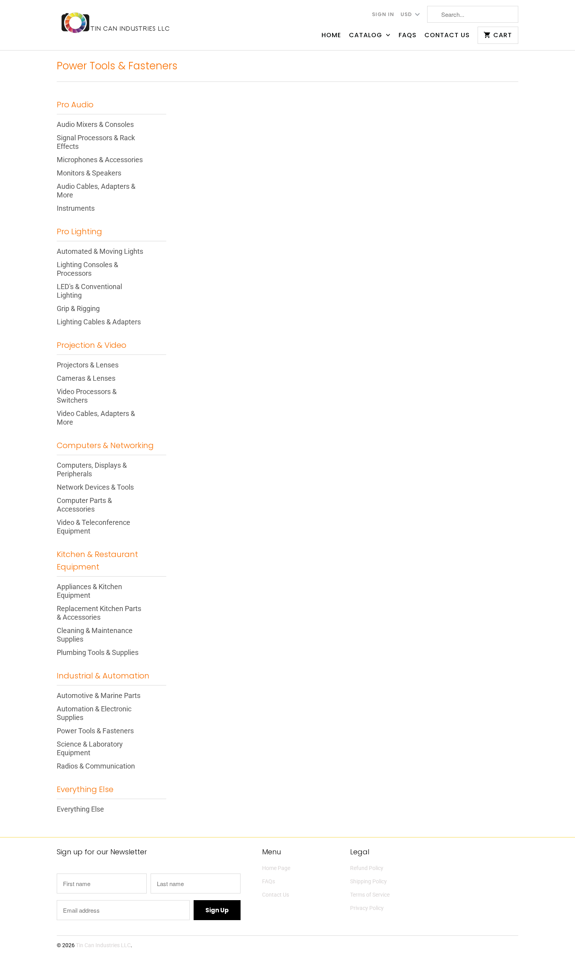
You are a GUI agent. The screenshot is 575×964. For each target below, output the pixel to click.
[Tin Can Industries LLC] (115, 22)
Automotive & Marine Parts (98, 695)
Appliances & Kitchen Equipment (89, 590)
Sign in (383, 14)
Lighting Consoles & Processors (87, 268)
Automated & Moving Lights (100, 251)
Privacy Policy (367, 908)
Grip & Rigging (78, 308)
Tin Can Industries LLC (103, 945)
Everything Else (80, 809)
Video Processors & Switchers (87, 395)
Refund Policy (366, 868)
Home (331, 35)
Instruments (76, 208)
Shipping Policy (368, 881)
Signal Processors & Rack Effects (96, 142)
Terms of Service (370, 895)
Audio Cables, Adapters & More (96, 190)
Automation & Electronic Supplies (94, 713)
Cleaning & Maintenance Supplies (95, 634)
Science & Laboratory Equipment (90, 748)
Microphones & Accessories (100, 160)
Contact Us (447, 35)
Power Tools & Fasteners (117, 66)
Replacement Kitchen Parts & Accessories (99, 612)
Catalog (366, 35)
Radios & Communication (96, 766)
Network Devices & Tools (95, 487)
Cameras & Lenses (86, 378)
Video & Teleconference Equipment (93, 526)
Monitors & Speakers (89, 173)
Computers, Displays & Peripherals (92, 469)
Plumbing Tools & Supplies (97, 652)
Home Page (276, 868)
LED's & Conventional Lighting (89, 290)
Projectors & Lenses (88, 365)
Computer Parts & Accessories (84, 504)
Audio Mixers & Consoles (95, 124)
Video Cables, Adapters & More (96, 417)
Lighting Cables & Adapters (99, 322)
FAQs (408, 35)
